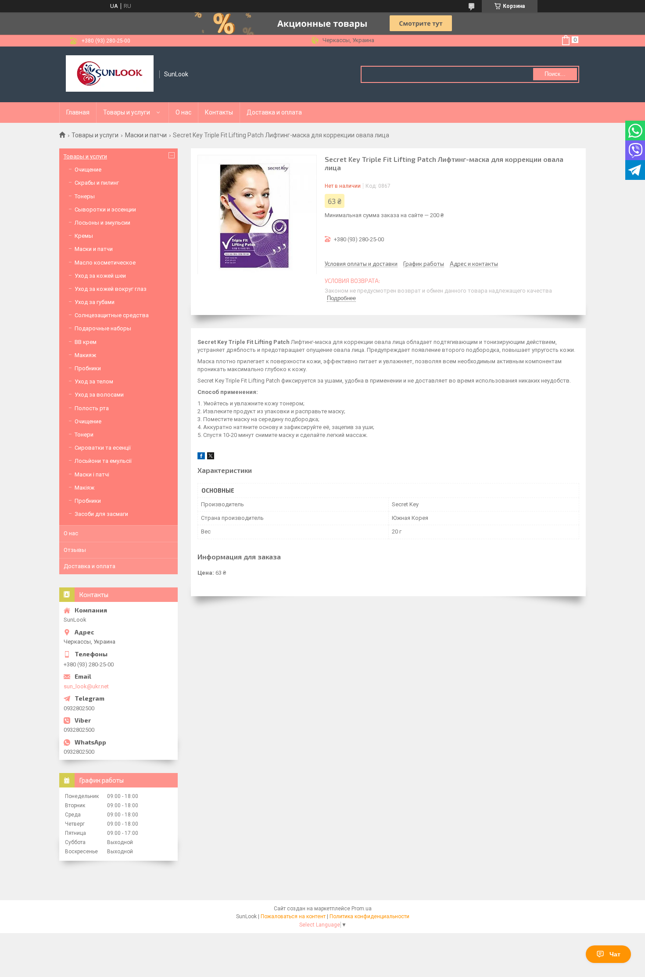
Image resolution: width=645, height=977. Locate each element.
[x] (210, 457)
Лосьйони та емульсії (103, 461)
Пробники (88, 368)
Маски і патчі (92, 474)
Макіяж (84, 487)
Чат (614, 954)
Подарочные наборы (103, 328)
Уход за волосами (99, 394)
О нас (183, 112)
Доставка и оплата (274, 112)
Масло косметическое (105, 262)
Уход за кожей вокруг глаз (111, 289)
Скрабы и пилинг (97, 182)
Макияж (85, 355)
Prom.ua (361, 908)
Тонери (84, 434)
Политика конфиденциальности (369, 916)
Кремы (84, 236)
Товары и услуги (126, 112)
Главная (78, 112)
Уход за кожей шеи (100, 275)
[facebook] (201, 457)
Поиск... (555, 74)
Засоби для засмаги (101, 514)
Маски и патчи (146, 135)
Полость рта (92, 408)
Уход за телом (94, 381)
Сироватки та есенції (103, 447)
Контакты (219, 112)
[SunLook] (110, 74)
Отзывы (75, 550)
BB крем (86, 342)
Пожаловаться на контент (293, 916)
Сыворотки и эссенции (105, 209)
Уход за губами (95, 302)
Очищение (88, 169)
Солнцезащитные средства (112, 315)
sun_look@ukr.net (86, 686)
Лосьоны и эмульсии (102, 222)
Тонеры (85, 196)
